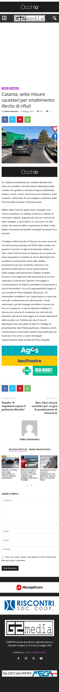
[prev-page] (27, 485)
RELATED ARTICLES (18, 449)
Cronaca (14, 88)
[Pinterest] (20, 119)
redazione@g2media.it (35, 652)
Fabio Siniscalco (11, 111)
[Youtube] (40, 658)
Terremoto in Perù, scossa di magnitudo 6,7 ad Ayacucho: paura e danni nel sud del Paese (48, 475)
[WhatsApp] (27, 119)
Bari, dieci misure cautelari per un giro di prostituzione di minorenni (44, 408)
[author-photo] (29, 428)
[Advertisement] (29, 53)
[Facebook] (5, 119)
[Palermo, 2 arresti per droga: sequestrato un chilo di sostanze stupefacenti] (10, 461)
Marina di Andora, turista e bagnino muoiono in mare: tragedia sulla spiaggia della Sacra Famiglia (29, 475)
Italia (5, 88)
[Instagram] (26, 658)
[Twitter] (12, 119)
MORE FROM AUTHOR (39, 449)
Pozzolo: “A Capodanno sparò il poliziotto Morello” (14, 406)
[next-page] (31, 485)
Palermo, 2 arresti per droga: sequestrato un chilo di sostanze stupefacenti (9, 474)
